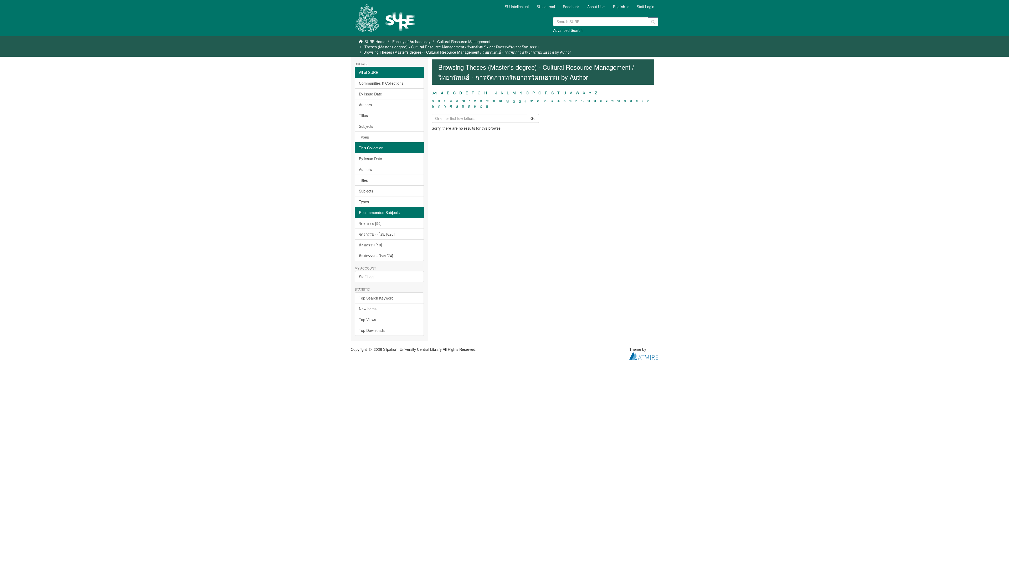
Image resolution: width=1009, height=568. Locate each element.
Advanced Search (568, 30)
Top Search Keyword (376, 298)
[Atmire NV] (643, 355)
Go (533, 118)
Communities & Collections (381, 83)
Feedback (571, 6)
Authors (365, 104)
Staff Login (368, 276)
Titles (363, 115)
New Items (368, 308)
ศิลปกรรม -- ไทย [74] (376, 255)
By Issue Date (370, 94)
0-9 (434, 92)
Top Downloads (372, 330)
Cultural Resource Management (463, 41)
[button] (596, 6)
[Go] (653, 21)
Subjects (366, 126)
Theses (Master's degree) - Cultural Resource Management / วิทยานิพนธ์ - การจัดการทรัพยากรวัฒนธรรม (451, 46)
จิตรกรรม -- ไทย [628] (377, 234)
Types (364, 137)
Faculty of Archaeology (411, 41)
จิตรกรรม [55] (370, 223)
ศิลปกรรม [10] (370, 244)
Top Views (367, 319)
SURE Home (374, 41)
